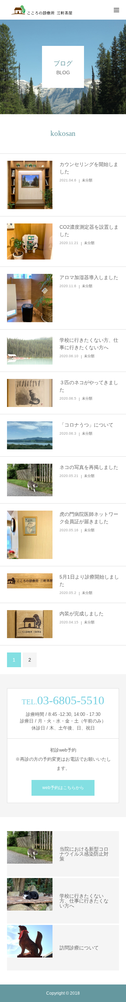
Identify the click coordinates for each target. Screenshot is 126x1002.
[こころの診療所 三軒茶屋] (49, 10)
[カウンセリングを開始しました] (29, 185)
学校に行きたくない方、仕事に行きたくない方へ (88, 343)
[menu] (116, 10)
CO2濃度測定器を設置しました (89, 230)
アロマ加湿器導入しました (88, 277)
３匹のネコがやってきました (88, 386)
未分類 (87, 180)
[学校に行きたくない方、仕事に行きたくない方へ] (29, 351)
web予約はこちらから (63, 787)
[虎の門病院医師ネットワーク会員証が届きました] (29, 535)
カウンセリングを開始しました (88, 167)
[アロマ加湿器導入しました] (29, 298)
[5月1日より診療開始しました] (29, 580)
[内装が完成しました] (29, 624)
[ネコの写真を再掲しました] (29, 480)
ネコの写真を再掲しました (88, 467)
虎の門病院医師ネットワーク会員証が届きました (88, 517)
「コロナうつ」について (86, 425)
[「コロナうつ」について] (29, 435)
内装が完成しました (81, 613)
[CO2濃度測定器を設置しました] (29, 241)
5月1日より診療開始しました (89, 580)
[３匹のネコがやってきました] (29, 393)
